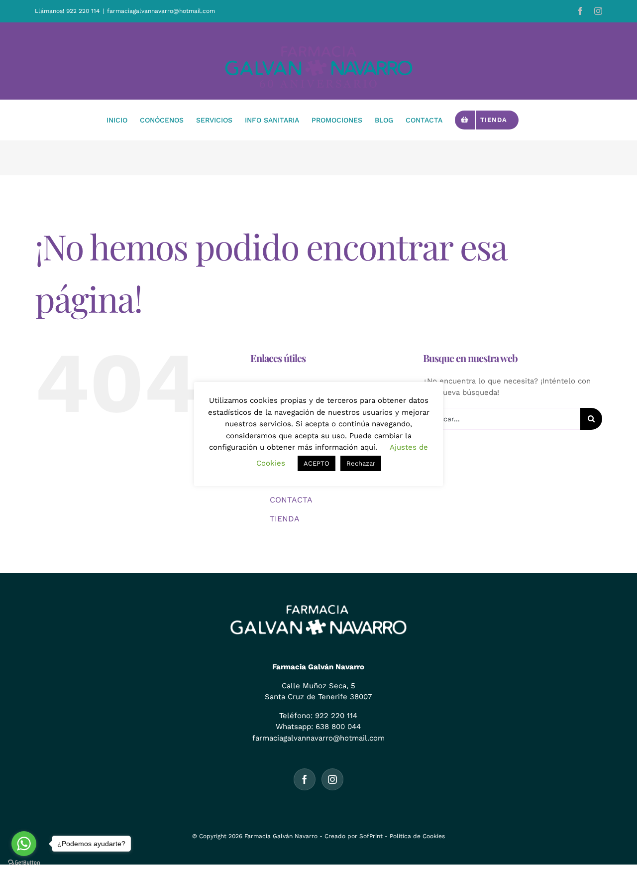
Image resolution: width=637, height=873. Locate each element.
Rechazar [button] (360, 463)
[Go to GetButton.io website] (24, 863)
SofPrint (371, 836)
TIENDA (285, 518)
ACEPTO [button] (316, 463)
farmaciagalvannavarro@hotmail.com (161, 10)
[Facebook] (305, 779)
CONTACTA (291, 499)
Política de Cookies (417, 836)
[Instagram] (332, 779)
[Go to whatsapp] (23, 843)
